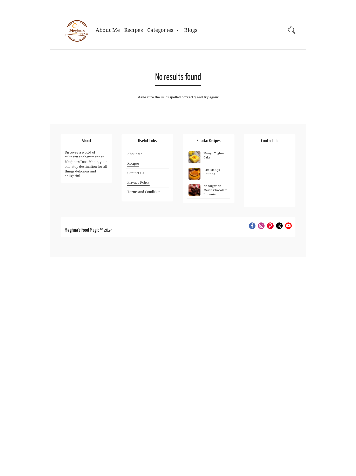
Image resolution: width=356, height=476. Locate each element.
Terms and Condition (143, 192)
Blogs (191, 30)
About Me (108, 30)
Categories (160, 30)
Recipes (133, 30)
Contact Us (135, 173)
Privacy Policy (138, 182)
